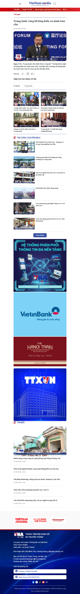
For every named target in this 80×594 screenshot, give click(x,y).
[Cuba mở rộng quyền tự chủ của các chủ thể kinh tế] (24, 224)
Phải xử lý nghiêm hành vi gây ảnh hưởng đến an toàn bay (36, 469)
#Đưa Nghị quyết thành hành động (45, 9)
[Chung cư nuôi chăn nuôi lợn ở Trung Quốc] (26, 120)
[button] (39, 419)
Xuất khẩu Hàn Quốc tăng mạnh (47, 188)
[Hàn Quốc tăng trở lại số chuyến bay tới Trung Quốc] (53, 99)
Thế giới (17, 14)
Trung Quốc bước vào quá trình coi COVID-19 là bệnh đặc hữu (26, 109)
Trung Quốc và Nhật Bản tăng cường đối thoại (51, 130)
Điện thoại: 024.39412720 (29, 577)
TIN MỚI (16, 9)
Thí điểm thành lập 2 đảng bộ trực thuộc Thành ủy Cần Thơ (37, 479)
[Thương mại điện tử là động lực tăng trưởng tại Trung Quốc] (24, 162)
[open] (20, 4)
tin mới (20, 422)
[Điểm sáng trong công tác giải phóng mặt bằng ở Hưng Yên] (40, 441)
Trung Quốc (28, 86)
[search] (59, 3)
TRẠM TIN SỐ (27, 9)
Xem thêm (40, 235)
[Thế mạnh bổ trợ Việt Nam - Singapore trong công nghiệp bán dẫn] (24, 147)
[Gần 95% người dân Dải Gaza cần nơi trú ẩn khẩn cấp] (24, 178)
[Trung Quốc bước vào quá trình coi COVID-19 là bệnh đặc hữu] (26, 99)
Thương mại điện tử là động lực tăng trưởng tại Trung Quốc (49, 158)
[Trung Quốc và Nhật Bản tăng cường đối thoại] (53, 120)
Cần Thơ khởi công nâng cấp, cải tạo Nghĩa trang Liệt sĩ (35, 500)
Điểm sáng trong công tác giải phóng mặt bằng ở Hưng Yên (37, 458)
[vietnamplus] (40, 520)
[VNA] (33, 583)
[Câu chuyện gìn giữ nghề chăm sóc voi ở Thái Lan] (24, 208)
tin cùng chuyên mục (29, 137)
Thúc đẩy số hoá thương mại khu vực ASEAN (31, 490)
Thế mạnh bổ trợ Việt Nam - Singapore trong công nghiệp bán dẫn (50, 143)
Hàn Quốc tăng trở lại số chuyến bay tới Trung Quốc (52, 109)
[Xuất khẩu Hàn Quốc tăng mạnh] (24, 193)
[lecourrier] (21, 520)
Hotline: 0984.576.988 (28, 571)
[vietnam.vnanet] (58, 520)
